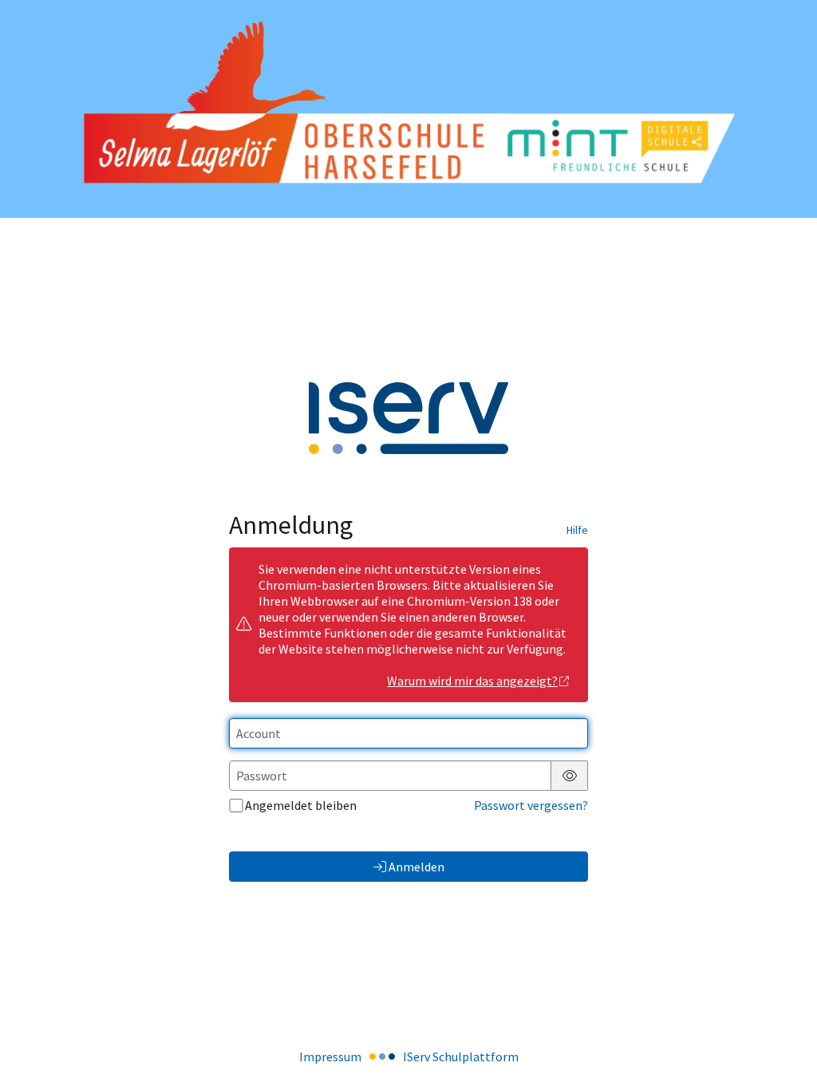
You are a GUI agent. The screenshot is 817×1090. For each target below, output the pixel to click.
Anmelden (416, 867)
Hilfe (577, 530)
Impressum (330, 1056)
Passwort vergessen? (531, 805)
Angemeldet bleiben (301, 805)
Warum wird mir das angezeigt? (472, 681)
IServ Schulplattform (461, 1056)
